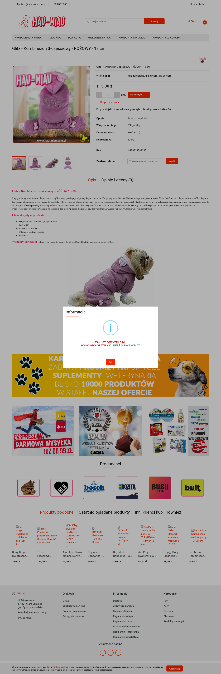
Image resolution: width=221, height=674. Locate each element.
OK (110, 362)
